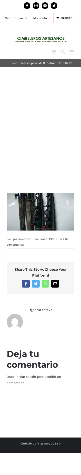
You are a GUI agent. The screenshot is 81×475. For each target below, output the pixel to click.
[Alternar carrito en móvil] (54, 51)
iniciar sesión (26, 377)
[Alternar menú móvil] (72, 51)
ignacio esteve (21, 239)
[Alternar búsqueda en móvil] (63, 51)
